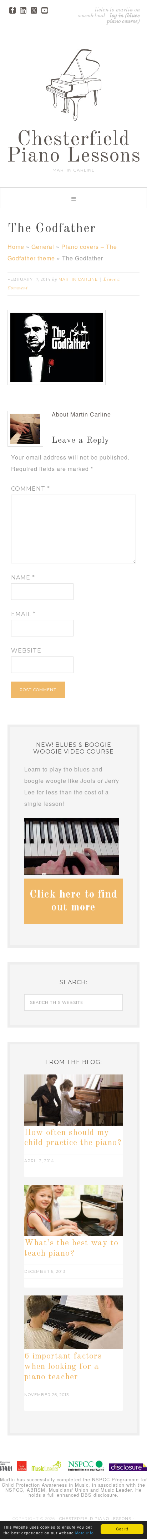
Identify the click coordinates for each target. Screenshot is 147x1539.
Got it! (122, 1528)
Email (23, 614)
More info (84, 1532)
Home (15, 246)
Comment (30, 488)
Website (26, 650)
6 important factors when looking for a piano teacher (63, 1366)
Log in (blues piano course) (123, 18)
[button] (73, 197)
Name (23, 577)
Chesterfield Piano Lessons (74, 148)
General (42, 246)
